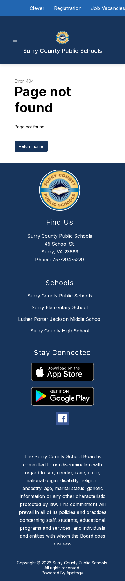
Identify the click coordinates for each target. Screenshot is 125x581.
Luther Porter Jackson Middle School (59, 319)
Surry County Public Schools (59, 296)
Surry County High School (59, 331)
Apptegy (75, 572)
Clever (37, 8)
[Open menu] (15, 40)
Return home (31, 146)
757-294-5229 (68, 259)
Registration (68, 8)
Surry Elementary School (59, 307)
